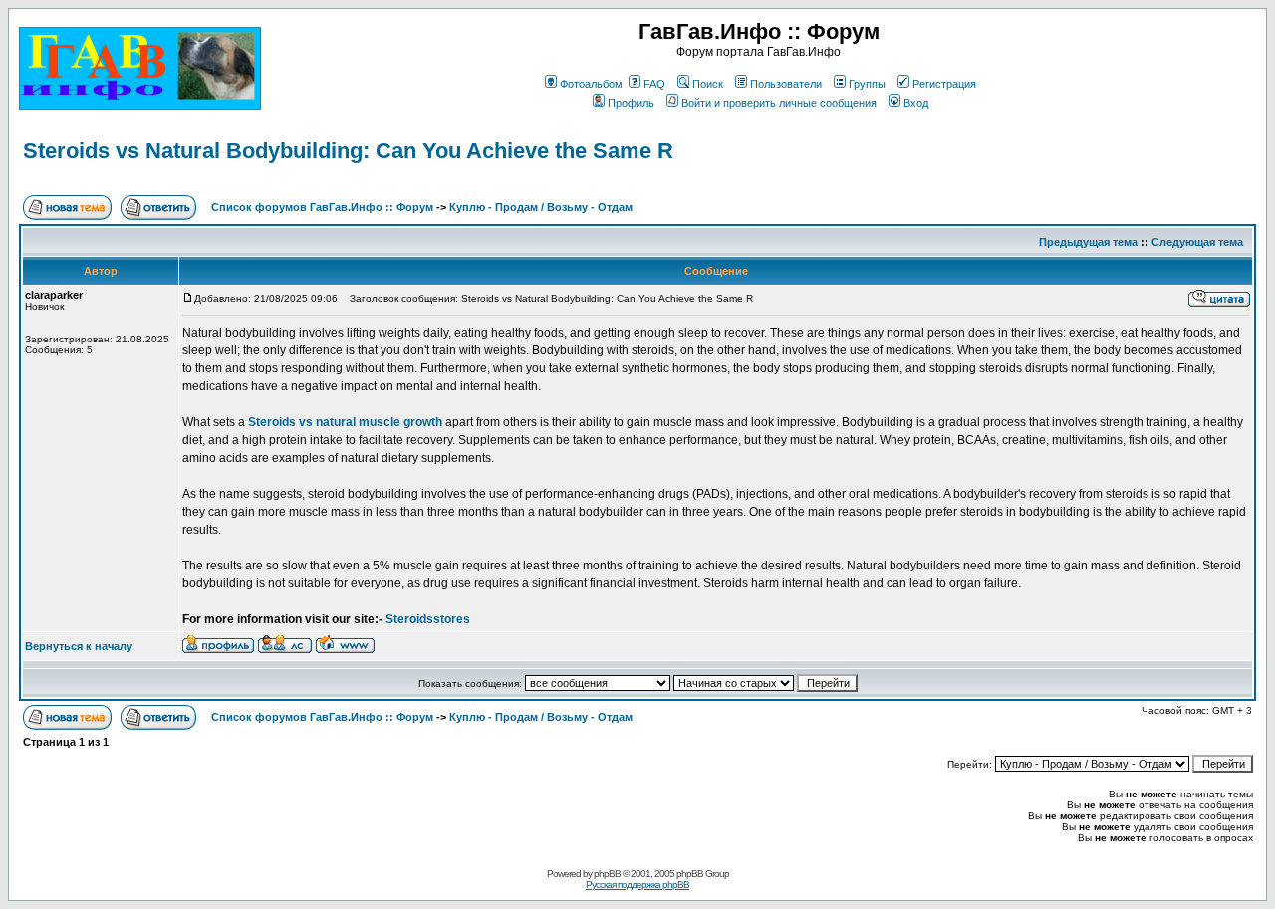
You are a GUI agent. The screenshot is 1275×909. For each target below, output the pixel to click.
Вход (915, 103)
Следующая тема (1197, 242)
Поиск (707, 84)
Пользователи (786, 84)
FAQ (654, 84)
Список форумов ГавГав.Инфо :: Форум (322, 207)
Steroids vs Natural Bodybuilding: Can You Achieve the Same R (348, 150)
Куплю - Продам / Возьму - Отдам (541, 207)
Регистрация (944, 84)
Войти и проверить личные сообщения (779, 103)
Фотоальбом (591, 84)
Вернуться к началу (78, 646)
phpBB (607, 873)
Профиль (631, 103)
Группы (867, 84)
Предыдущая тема (1088, 242)
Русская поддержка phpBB (637, 884)
